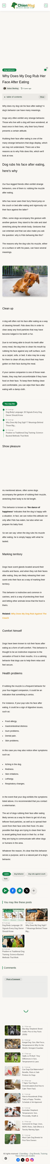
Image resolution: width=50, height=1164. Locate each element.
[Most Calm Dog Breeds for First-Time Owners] (12, 1139)
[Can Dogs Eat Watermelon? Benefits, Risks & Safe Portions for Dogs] (12, 1071)
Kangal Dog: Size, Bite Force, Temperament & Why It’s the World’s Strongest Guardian (33, 1045)
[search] (46, 5)
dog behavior (9, 70)
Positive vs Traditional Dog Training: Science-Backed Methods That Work (24, 434)
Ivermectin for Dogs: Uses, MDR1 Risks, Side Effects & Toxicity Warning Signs (33, 1127)
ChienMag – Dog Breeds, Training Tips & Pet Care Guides (31, 1155)
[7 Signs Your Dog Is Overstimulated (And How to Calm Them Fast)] (12, 1084)
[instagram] (32, 1160)
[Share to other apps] (34, 891)
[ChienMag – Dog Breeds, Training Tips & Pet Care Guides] (23, 5)
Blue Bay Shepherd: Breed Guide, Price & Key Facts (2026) (32, 1031)
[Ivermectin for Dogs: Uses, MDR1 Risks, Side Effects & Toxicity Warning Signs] (12, 1126)
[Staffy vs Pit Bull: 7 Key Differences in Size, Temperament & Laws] (12, 1057)
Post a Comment (13, 979)
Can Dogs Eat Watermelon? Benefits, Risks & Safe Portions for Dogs (32, 1072)
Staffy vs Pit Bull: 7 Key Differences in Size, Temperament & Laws (31, 1059)
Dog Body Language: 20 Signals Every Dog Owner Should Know (24, 413)
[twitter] (22, 1160)
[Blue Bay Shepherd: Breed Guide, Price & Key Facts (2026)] (12, 1030)
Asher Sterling (12, 88)
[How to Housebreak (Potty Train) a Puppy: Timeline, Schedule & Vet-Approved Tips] (12, 1098)
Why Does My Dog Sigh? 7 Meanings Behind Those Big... (24, 424)
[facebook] (18, 1160)
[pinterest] (27, 1160)
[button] (13, 891)
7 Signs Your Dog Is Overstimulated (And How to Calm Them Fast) (33, 1086)
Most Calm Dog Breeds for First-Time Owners (32, 1138)
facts (5, 879)
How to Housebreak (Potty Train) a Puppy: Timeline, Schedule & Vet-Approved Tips (32, 1099)
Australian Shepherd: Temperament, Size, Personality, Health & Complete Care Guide (30, 1113)
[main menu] (4, 5)
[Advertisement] (25, 41)
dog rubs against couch (36, 874)
